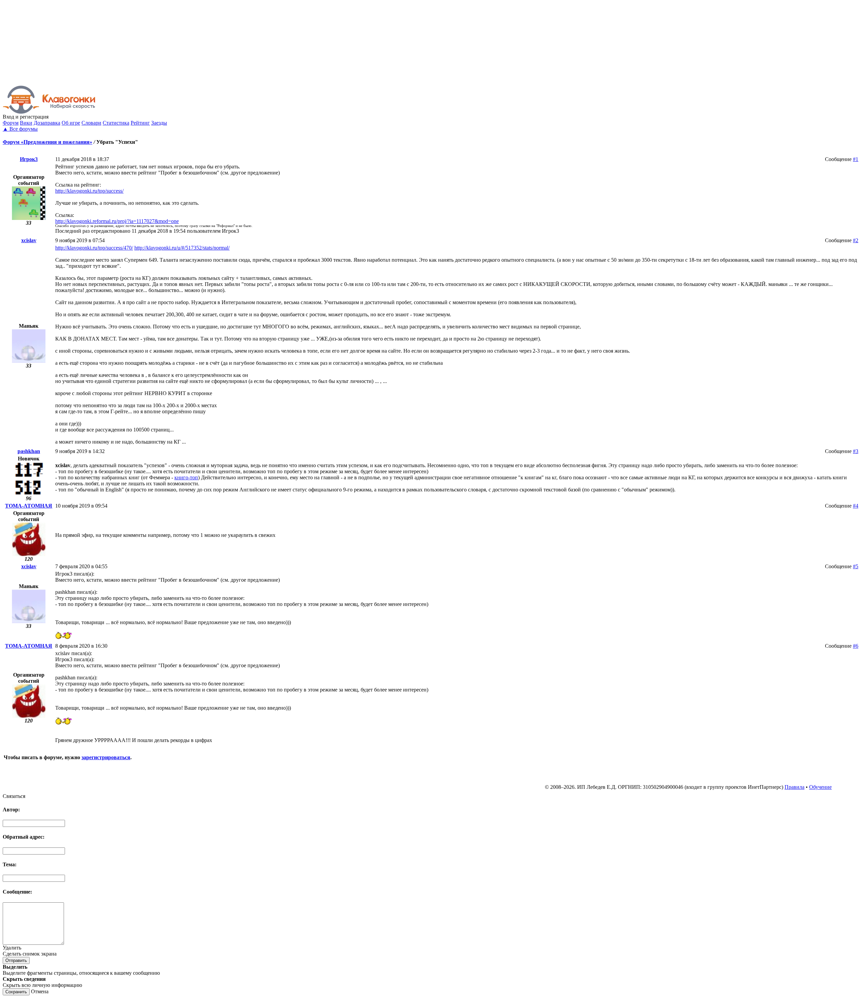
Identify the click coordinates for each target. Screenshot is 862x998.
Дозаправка (47, 123)
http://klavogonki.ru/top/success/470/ (94, 248)
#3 (855, 451)
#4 (855, 506)
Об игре (71, 123)
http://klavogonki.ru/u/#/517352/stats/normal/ (182, 248)
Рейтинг (140, 123)
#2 (855, 240)
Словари (91, 123)
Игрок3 (29, 159)
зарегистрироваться (105, 757)
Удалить (12, 948)
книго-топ (186, 477)
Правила (794, 787)
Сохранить (16, 991)
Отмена (39, 991)
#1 (855, 159)
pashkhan (29, 451)
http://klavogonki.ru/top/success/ (89, 191)
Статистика (116, 123)
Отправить (16, 960)
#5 (855, 566)
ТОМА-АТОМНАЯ (28, 506)
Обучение (820, 787)
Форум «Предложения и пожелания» (47, 142)
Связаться (14, 796)
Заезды (159, 123)
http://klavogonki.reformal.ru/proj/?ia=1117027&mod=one (117, 221)
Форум (11, 123)
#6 (855, 646)
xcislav (28, 240)
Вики (26, 123)
